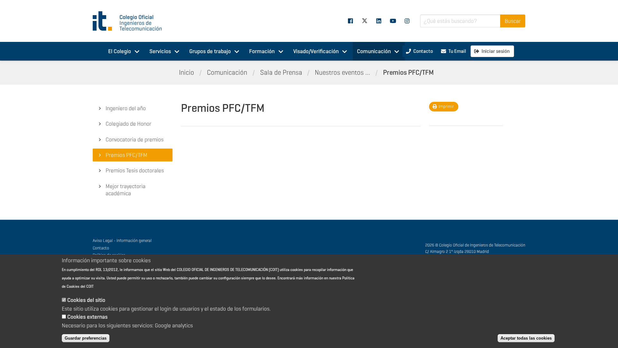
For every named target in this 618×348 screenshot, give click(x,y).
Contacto (101, 248)
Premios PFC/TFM (408, 72)
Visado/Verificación (316, 51)
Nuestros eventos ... (342, 72)
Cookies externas (87, 317)
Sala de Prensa (281, 72)
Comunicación (374, 51)
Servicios (160, 51)
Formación (262, 51)
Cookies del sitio (86, 300)
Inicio (186, 72)
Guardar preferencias (86, 338)
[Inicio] (130, 21)
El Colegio (119, 51)
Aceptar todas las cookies (526, 338)
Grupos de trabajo (210, 51)
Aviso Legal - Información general (122, 240)
